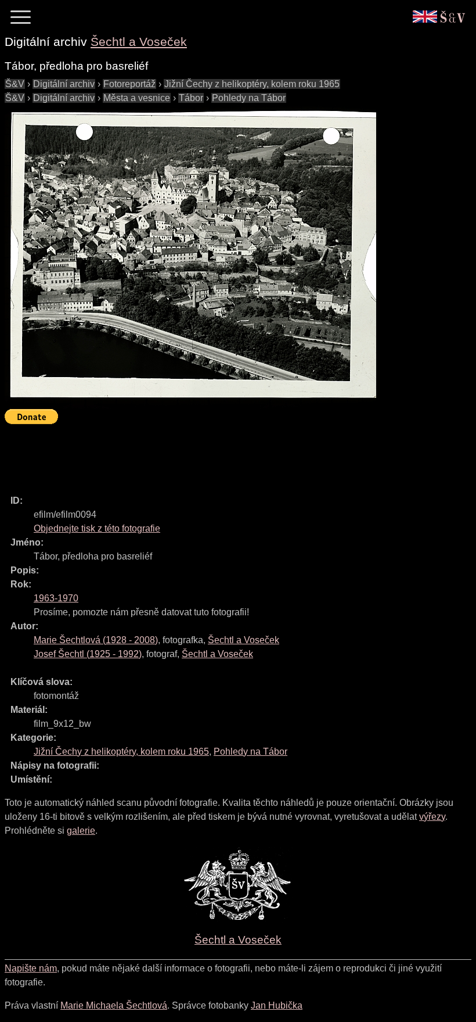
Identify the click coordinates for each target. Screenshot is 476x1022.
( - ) (96, 640)
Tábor (191, 98)
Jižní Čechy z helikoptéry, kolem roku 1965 (252, 84)
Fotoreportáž (129, 84)
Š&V (14, 84)
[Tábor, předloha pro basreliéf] (190, 257)
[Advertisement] (216, 454)
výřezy (432, 817)
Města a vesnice (136, 98)
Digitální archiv (64, 84)
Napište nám (31, 968)
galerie (81, 830)
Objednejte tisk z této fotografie (97, 528)
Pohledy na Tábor (249, 98)
